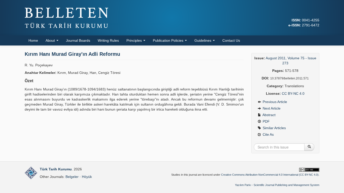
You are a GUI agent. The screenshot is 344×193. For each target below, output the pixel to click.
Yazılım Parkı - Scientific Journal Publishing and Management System (277, 184)
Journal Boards (78, 40)
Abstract (269, 115)
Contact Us (231, 40)
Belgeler (72, 177)
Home (33, 40)
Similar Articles (274, 128)
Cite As (268, 134)
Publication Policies (168, 40)
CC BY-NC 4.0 (293, 93)
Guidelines (203, 40)
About (51, 40)
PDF (266, 121)
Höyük (87, 177)
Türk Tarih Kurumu (56, 169)
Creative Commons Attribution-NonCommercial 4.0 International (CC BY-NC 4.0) (270, 174)
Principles (134, 40)
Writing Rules (108, 40)
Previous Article (274, 102)
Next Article (271, 108)
